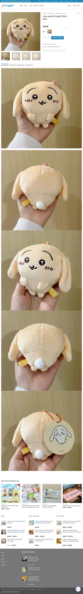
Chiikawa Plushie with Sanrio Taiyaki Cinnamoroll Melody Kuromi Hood (31, 506)
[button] (69, 5)
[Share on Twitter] (50, 50)
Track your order (54, 1)
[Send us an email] (80, 1)
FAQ (77, 1)
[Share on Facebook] (44, 50)
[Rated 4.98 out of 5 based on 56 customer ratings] (55, 24)
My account (45, 1)
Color (44, 31)
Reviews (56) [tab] (29, 65)
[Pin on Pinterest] (58, 50)
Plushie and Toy (60, 13)
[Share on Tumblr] (61, 50)
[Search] (18, 5)
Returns (61, 1)
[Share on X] (47, 50)
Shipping (67, 1)
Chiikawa (50, 13)
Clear (66, 28)
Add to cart (57, 37)
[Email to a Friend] (56, 50)
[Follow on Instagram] (79, 1)
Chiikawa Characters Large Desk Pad (72, 505)
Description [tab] (5, 65)
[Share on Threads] (53, 50)
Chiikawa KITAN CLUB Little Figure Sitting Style (10, 506)
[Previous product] (80, 13)
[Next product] (78, 13)
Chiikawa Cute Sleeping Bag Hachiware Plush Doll (49, 506)
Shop (25, 5)
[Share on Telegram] (64, 50)
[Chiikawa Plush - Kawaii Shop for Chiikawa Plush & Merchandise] (8, 5)
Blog (31, 5)
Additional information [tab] (17, 65)
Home (39, 1)
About (36, 5)
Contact (41, 5)
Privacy (72, 1)
